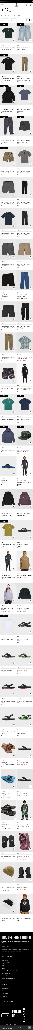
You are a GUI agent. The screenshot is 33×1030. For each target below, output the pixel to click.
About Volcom (5, 988)
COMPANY (4, 985)
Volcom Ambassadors (7, 1001)
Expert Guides (5, 999)
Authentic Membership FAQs (9, 970)
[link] (24, 1009)
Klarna (3, 968)
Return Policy (5, 965)
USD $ (5, 1015)
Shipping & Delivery (7, 963)
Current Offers (5, 976)
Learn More (9, 1028)
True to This (4, 996)
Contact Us (4, 960)
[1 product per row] (27, 20)
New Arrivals (11, 16)
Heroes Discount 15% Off (8, 978)
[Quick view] (14, 40)
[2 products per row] (29, 20)
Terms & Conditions (22, 949)
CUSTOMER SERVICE (7, 957)
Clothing (20, 16)
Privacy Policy (18, 951)
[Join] (29, 946)
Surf (25, 16)
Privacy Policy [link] (5, 1025)
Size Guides (4, 993)
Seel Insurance (5, 973)
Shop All (3, 16)
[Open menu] (2, 5)
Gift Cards (4, 991)
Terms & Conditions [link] (15, 1025)
